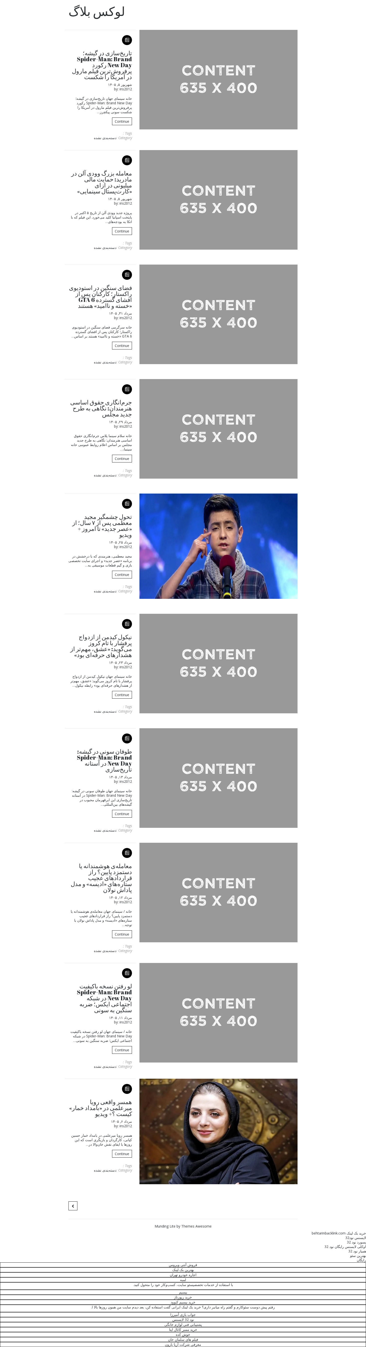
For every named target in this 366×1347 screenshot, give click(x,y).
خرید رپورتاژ (183, 1297)
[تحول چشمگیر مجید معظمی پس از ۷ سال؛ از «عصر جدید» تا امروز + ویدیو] (218, 546)
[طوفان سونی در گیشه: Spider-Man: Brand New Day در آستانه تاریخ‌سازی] (218, 778)
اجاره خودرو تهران (183, 1274)
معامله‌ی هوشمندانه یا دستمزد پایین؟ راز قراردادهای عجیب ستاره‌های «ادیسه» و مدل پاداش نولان (101, 878)
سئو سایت (185, 1284)
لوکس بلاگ (96, 11)
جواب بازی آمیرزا (183, 1314)
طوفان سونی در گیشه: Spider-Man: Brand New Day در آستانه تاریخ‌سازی (104, 760)
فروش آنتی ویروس (183, 1264)
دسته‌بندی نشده (105, 137)
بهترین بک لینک (183, 1269)
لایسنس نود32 (355, 1237)
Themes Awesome (196, 1226)
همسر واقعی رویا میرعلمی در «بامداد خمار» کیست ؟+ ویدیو (100, 1108)
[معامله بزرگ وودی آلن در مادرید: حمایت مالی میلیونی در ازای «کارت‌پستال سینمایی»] (218, 200)
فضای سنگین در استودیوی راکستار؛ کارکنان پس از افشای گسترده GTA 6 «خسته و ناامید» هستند (100, 297)
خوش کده (183, 1334)
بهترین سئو (358, 1255)
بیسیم (183, 1292)
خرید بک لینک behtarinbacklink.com (339, 1233)
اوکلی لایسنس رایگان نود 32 (345, 1246)
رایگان (361, 1260)
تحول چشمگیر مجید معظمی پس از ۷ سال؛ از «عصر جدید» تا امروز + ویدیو (102, 526)
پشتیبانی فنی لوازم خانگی (183, 1324)
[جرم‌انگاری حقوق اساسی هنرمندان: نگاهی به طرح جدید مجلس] (218, 429)
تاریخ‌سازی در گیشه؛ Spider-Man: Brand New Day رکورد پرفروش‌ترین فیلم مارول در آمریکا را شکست (102, 65)
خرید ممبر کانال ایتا (183, 1329)
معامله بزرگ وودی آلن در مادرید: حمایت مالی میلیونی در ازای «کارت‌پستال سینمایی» (101, 182)
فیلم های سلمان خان (183, 1339)
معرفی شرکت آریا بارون (183, 1344)
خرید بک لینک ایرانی (186, 1307)
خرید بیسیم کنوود (183, 1302)
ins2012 (126, 89)
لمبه (183, 1279)
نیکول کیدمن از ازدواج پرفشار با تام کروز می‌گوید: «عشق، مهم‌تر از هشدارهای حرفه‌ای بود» (101, 646)
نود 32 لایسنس (183, 1319)
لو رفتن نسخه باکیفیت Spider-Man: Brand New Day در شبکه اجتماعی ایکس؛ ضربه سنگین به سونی (104, 998)
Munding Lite (165, 1226)
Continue (122, 121)
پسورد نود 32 (356, 1242)
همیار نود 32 (357, 1251)
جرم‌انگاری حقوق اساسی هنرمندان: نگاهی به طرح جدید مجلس (101, 408)
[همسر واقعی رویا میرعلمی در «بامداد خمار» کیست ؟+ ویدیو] (218, 1131)
